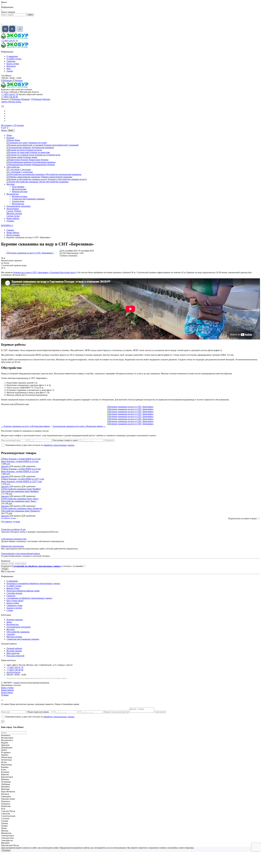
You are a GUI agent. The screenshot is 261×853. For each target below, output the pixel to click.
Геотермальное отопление (19, 206)
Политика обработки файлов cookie (23, 591)
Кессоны (11, 184)
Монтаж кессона (19, 191)
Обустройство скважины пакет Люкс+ (19, 501)
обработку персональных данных (59, 445)
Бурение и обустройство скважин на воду (67, 179)
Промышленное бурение (43, 164)
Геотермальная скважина (43, 162)
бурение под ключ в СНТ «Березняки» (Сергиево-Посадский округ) (44, 272)
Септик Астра (13, 216)
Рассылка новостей (15, 656)
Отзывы (10, 221)
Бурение (10, 138)
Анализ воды (18, 201)
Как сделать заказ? (15, 600)
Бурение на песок (34, 150)
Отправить (109, 440)
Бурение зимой (30, 157)
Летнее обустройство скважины (54, 182)
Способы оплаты (14, 593)
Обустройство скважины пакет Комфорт (20, 491)
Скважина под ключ (37, 142)
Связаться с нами (14, 605)
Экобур (4, 102)
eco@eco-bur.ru (13, 672)
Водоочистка (13, 194)
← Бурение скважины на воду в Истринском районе (25, 426)
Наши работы (13, 218)
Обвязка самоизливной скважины (56, 177)
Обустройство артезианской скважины (63, 174)
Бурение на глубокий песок (47, 155)
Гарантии (11, 61)
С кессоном (25, 169)
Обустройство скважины (18, 632)
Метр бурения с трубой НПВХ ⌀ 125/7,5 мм (21, 481)
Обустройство (13, 167)
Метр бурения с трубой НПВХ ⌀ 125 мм (19, 471)
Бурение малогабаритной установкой (61, 145)
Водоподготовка (19, 196)
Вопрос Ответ (13, 588)
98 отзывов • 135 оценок (12, 125)
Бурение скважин (15, 619)
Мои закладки (13, 653)
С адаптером (27, 172)
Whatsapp (25, 99)
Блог (9, 68)
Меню (4, 130)
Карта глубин (13, 63)
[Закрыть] (2, 700)
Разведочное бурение (38, 160)
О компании (12, 56)
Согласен (6, 850)
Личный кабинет (14, 648)
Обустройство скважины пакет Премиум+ (20, 511)
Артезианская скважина (43, 147)
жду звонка (160, 712)
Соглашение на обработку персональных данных (29, 598)
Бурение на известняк (39, 152)
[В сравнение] (28, 466)
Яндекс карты (14, 102)
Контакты (11, 66)
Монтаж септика (14, 213)
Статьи (10, 610)
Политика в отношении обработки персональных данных (33, 583)
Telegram (45, 99)
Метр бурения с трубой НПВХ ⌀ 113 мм (19, 461)
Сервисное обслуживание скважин (28, 199)
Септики (11, 634)
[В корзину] (15, 466)
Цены (9, 135)
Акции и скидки (14, 608)
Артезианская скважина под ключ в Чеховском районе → (79, 426)
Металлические (19, 189)
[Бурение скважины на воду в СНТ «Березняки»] (30, 253)
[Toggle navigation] (8, 29)
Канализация (13, 208)
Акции (10, 71)
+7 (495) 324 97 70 (9, 40)
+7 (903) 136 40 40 (9, 97)
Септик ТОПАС (14, 211)
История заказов (14, 651)
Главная (10, 230)
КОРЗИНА (7, 225)
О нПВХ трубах (14, 59)
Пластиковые (18, 186)
